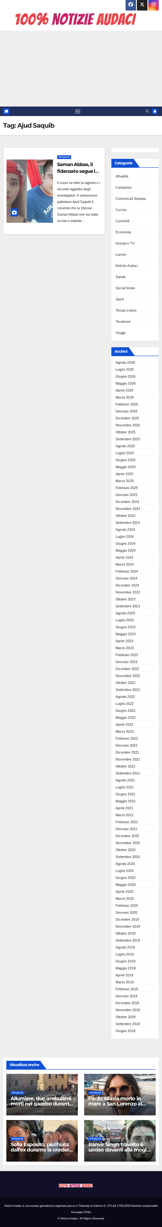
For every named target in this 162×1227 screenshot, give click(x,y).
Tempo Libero (126, 310)
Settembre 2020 (128, 857)
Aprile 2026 (124, 390)
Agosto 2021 (125, 780)
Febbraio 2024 (127, 571)
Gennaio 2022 (126, 745)
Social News (125, 288)
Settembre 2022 (128, 690)
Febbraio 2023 (127, 655)
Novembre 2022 (128, 676)
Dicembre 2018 (127, 1003)
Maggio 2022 (126, 717)
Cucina (121, 210)
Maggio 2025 (126, 467)
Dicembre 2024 (127, 502)
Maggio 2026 (126, 383)
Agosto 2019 (125, 947)
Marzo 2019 (125, 982)
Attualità (64, 157)
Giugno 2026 (125, 376)
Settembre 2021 (128, 773)
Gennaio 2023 (126, 662)
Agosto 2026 (125, 362)
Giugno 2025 (125, 460)
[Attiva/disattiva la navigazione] (78, 111)
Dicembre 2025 (127, 418)
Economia (123, 232)
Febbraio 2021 (127, 822)
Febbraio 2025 (127, 488)
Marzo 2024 (125, 564)
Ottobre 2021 (125, 766)
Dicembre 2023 (127, 585)
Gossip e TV (125, 243)
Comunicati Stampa (131, 198)
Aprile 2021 (124, 808)
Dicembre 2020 (127, 836)
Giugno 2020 (125, 878)
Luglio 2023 (125, 620)
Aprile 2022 (124, 724)
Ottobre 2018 (125, 1017)
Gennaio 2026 (126, 411)
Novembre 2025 (128, 425)
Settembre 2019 (128, 940)
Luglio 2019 (125, 954)
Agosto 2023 (125, 613)
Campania (124, 187)
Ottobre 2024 (125, 516)
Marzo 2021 (125, 815)
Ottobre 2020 (125, 850)
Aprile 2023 (124, 641)
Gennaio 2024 (126, 578)
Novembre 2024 (128, 509)
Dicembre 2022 (127, 669)
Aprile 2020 (124, 891)
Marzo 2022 (125, 731)
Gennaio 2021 (126, 829)
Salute (121, 277)
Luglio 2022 (125, 703)
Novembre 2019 (128, 926)
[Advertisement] (81, 69)
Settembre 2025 (128, 439)
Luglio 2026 (125, 369)
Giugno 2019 (125, 961)
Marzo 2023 (125, 648)
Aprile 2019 (124, 975)
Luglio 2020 (125, 871)
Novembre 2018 (128, 1010)
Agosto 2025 (125, 446)
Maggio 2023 (126, 634)
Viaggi (121, 333)
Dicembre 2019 (127, 919)
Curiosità (123, 221)
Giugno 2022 (125, 710)
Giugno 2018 (125, 1031)
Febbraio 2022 (127, 738)
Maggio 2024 (126, 550)
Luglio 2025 (125, 453)
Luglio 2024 (125, 536)
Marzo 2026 (125, 397)
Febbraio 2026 (127, 404)
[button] (147, 111)
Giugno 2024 (125, 543)
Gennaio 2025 (126, 495)
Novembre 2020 (128, 843)
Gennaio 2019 (126, 996)
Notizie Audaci (127, 266)
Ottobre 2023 (125, 599)
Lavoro (121, 254)
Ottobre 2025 (125, 432)
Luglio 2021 (125, 787)
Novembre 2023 (128, 592)
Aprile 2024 (124, 557)
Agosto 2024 (125, 529)
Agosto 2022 (125, 697)
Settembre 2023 (128, 606)
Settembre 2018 (128, 1024)
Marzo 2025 (125, 481)
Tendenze (123, 321)
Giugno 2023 (125, 627)
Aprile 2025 (124, 474)
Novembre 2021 (128, 759)
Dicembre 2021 (127, 752)
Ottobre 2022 (125, 683)
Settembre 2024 (128, 522)
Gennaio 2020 (126, 912)
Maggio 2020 (126, 884)
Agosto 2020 (125, 864)
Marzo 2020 (125, 898)
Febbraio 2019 (127, 989)
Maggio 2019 (126, 968)
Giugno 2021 (125, 794)
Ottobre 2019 (125, 933)
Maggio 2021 (126, 801)
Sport (120, 299)
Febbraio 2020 (127, 905)
